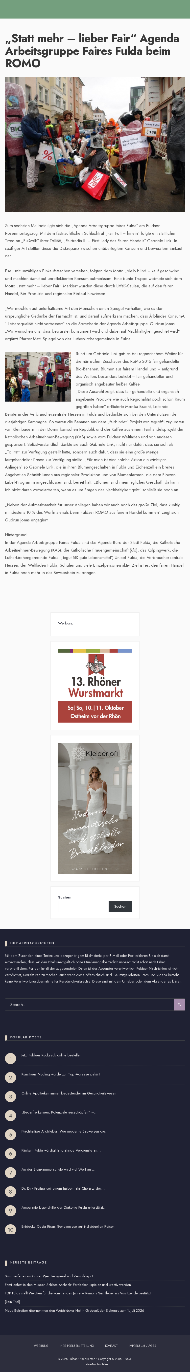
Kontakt (111, 1346)
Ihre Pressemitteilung (77, 1346)
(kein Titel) (12, 1301)
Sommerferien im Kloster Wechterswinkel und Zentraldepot (49, 1276)
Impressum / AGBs (142, 1346)
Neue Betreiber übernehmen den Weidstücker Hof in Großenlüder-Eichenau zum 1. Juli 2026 (74, 1310)
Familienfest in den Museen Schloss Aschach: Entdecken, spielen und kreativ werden (68, 1284)
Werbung (41, 1346)
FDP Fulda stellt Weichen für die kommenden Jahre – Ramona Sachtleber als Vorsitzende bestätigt (78, 1293)
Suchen (64, 897)
